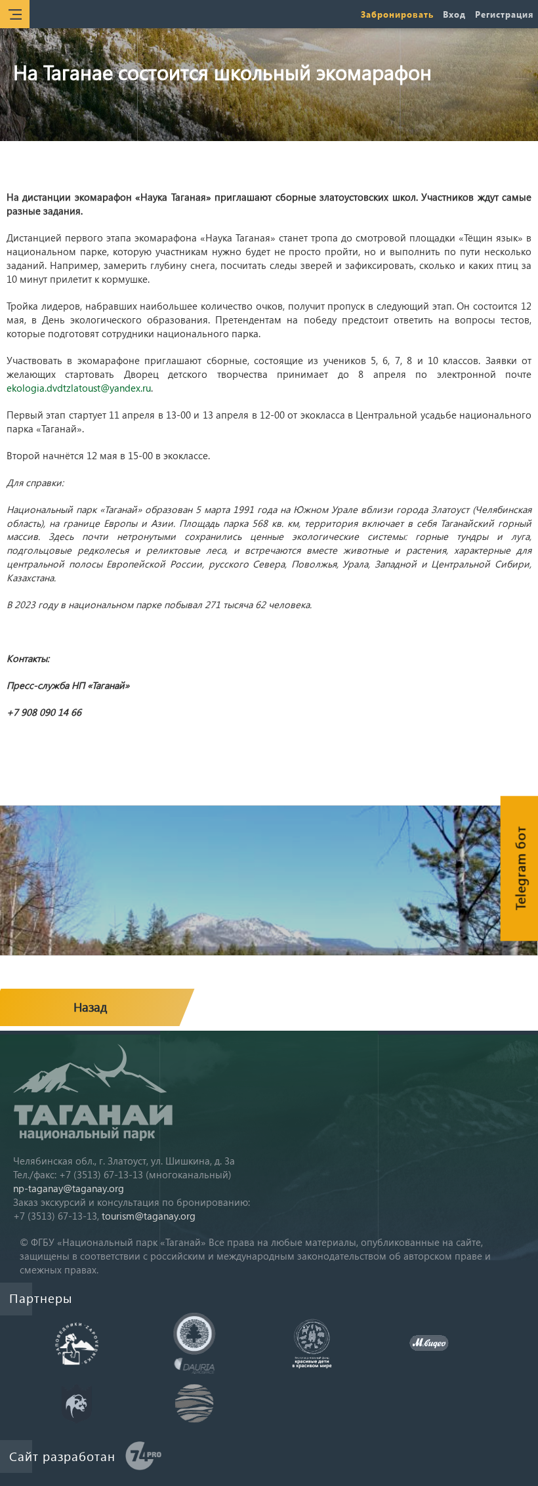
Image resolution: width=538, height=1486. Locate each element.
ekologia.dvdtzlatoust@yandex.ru (79, 387)
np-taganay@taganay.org (68, 1188)
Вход (454, 14)
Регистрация (504, 14)
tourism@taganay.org (149, 1215)
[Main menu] (15, 14)
